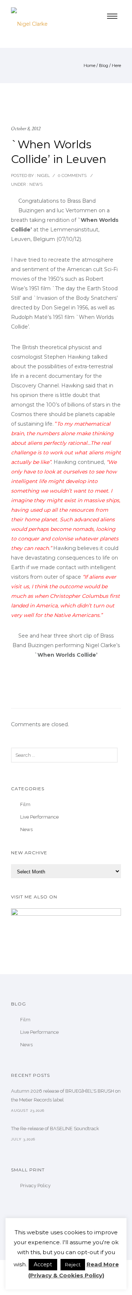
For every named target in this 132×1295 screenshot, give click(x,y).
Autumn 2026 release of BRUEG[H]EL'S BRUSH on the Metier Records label (66, 1095)
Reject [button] (73, 1264)
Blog (103, 65)
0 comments (72, 175)
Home (89, 65)
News (35, 184)
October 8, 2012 (25, 128)
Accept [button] (43, 1264)
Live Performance (39, 817)
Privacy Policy (35, 1185)
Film (25, 804)
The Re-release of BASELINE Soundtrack (55, 1128)
